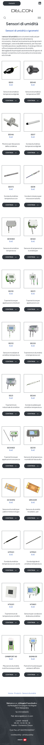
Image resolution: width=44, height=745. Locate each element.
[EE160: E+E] (33, 227)
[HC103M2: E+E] (11, 488)
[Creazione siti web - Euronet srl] (22, 739)
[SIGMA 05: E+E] (33, 644)
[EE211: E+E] (33, 279)
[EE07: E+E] (33, 122)
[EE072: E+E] (11, 174)
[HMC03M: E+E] (33, 488)
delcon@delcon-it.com (24, 716)
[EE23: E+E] (11, 383)
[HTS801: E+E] (33, 592)
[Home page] (22, 10)
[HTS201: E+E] (11, 592)
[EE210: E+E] (11, 279)
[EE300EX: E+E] (11, 435)
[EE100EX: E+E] (11, 227)
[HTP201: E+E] (11, 540)
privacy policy (28, 735)
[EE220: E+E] (33, 331)
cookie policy (16, 735)
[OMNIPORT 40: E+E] (11, 644)
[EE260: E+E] (33, 383)
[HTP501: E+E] (33, 540)
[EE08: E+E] (33, 174)
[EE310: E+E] (33, 435)
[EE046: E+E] (11, 122)
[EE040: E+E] (33, 70)
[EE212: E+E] (11, 331)
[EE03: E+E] (11, 70)
